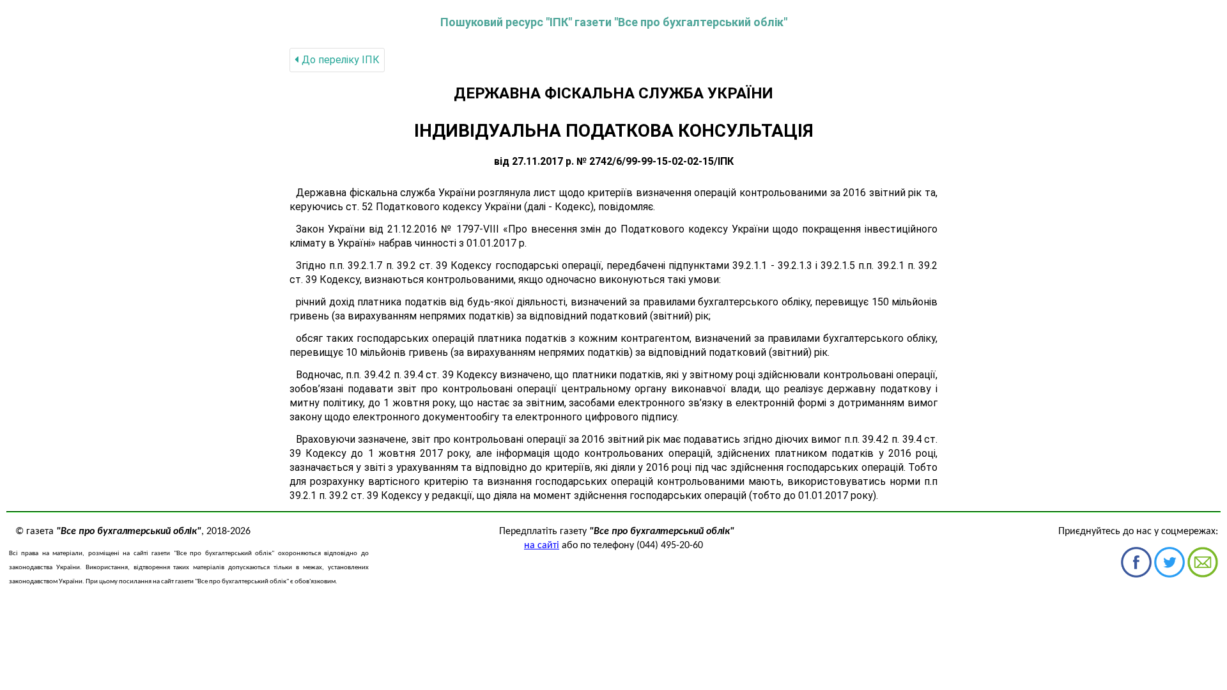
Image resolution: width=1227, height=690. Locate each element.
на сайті (541, 545)
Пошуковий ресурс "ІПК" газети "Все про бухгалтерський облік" (613, 22)
